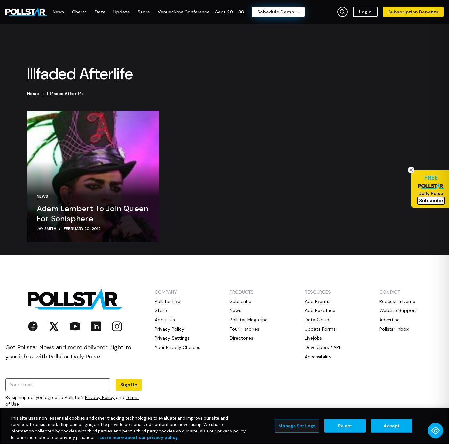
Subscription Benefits (413, 12)
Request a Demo (397, 301)
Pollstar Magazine (249, 320)
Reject (345, 426)
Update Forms (320, 329)
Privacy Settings (172, 338)
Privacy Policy (100, 397)
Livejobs (313, 338)
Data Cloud (317, 320)
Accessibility (318, 356)
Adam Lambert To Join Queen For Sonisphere (92, 213)
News (42, 196)
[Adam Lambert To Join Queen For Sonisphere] (93, 176)
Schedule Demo (275, 12)
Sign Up (128, 385)
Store (161, 310)
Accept (392, 426)
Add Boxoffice (320, 310)
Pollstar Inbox (394, 329)
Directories (241, 338)
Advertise (389, 320)
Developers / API (322, 347)
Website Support (397, 310)
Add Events (317, 301)
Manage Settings (296, 426)
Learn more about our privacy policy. (138, 437)
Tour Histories (244, 329)
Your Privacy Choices (177, 347)
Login (365, 12)
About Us (165, 320)
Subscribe (240, 301)
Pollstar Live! (168, 301)
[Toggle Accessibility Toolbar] (435, 430)
